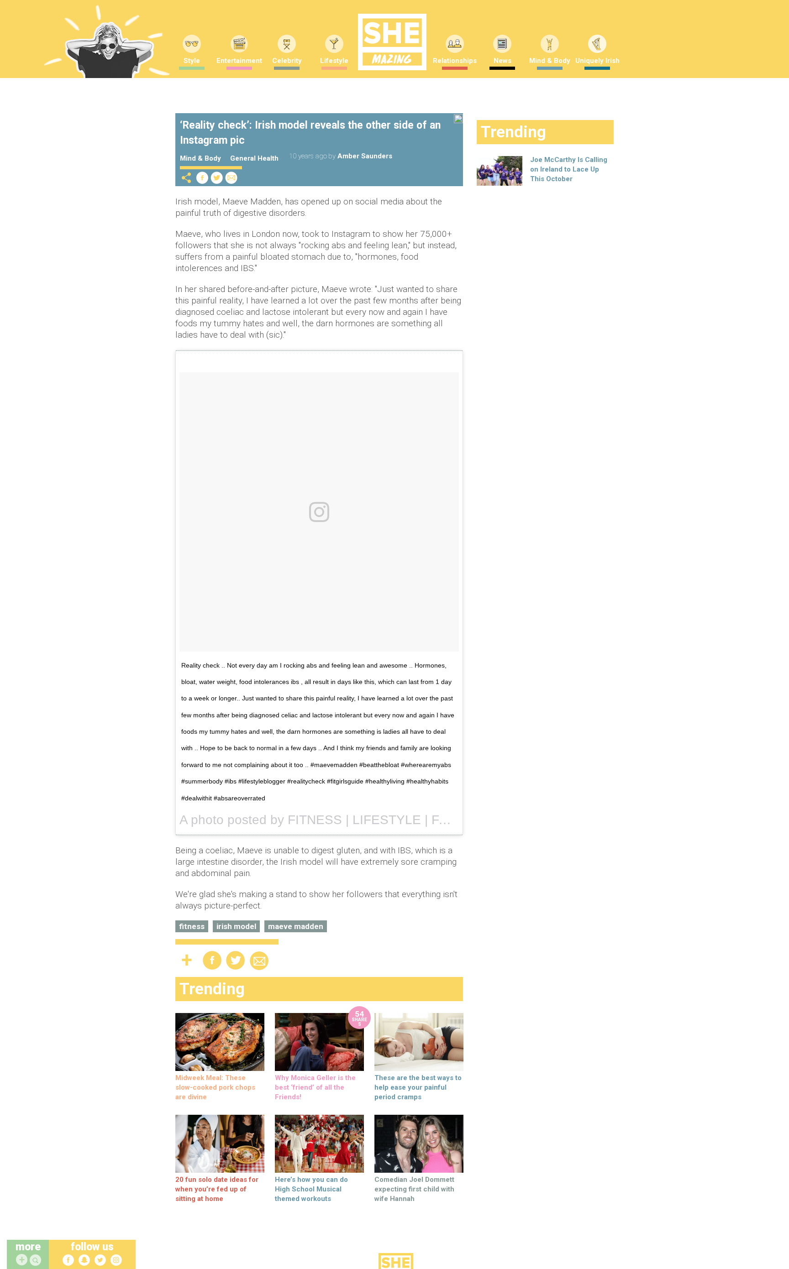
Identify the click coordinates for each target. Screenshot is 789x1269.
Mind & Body (549, 61)
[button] (36, 1260)
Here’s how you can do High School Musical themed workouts (311, 1189)
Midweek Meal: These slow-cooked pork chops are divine (215, 1087)
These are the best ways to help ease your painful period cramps (418, 1087)
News (502, 61)
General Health (254, 158)
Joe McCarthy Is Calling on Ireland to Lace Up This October (568, 169)
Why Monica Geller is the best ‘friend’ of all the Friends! (315, 1087)
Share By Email (231, 178)
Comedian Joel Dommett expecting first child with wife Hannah (414, 1189)
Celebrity (287, 61)
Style (192, 61)
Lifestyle (334, 61)
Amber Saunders (364, 156)
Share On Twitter (216, 178)
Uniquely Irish (597, 61)
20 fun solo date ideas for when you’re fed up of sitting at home (216, 1189)
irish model (236, 926)
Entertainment (239, 61)
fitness (192, 926)
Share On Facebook (202, 178)
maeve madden (295, 926)
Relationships (455, 61)
